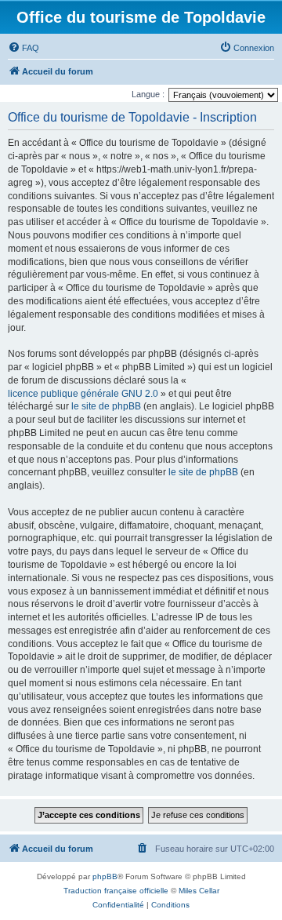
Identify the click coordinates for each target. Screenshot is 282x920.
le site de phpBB (106, 406)
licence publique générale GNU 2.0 (83, 393)
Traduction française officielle (115, 890)
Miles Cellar (199, 890)
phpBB (105, 876)
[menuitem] (23, 47)
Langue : (148, 94)
